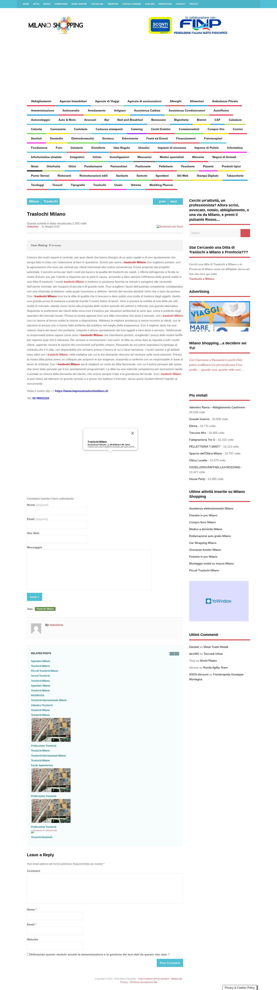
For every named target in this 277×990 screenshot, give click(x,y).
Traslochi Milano (97, 441)
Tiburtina (112, 4)
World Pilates (208, 660)
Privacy (193, 4)
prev (161, 201)
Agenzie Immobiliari (73, 101)
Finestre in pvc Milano (203, 515)
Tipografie (78, 185)
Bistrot (201, 119)
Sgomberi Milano (40, 661)
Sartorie (141, 175)
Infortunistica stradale (46, 157)
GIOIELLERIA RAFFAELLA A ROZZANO (214, 467)
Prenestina (165, 4)
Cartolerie (80, 129)
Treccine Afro (197, 432)
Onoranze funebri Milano (205, 549)
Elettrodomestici (82, 138)
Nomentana (61, 4)
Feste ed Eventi (157, 138)
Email (37, 519)
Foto (59, 147)
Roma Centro (79, 4)
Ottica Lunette (198, 460)
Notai (34, 166)
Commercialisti (189, 129)
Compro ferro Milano (202, 522)
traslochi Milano (135, 262)
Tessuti (57, 185)
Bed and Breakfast (130, 119)
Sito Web (33, 533)
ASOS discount (198, 674)
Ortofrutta (53, 166)
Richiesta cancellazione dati (143, 982)
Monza (47, 4)
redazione (32, 226)
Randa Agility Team (215, 667)
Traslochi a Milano (202, 278)
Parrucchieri (119, 166)
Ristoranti (64, 175)
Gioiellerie (98, 147)
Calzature (235, 119)
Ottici (72, 166)
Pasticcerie (143, 166)
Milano (34, 201)
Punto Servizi (40, 175)
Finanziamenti (186, 138)
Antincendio (70, 110)
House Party (197, 479)
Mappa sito (176, 978)
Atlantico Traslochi (42, 705)
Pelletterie (166, 166)
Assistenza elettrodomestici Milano (211, 508)
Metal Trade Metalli (216, 646)
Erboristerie (130, 138)
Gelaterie (77, 147)
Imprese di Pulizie (206, 147)
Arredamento (97, 110)
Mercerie (198, 157)
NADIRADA (37, 695)
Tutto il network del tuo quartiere (153, 978)
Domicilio (56, 138)
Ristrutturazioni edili (93, 175)
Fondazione (39, 147)
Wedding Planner (161, 185)
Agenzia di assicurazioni (144, 101)
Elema (193, 426)
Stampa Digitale (207, 175)
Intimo (97, 157)
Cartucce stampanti (109, 129)
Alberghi (175, 101)
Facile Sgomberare (42, 765)
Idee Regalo (122, 147)
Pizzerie (208, 166)
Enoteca (108, 138)
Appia (36, 4)
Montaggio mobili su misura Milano (211, 563)
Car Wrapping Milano (202, 542)
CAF (217, 119)
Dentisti (36, 138)
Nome (37, 504)
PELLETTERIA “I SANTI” (205, 446)
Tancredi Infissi (213, 653)
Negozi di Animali (224, 157)
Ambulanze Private (225, 101)
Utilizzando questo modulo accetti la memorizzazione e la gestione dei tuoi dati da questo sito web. (99, 954)
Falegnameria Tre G (202, 439)
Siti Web (182, 175)
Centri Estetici (161, 129)
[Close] (132, 433)
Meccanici (144, 157)
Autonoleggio (40, 119)
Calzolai (36, 129)
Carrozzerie (58, 129)
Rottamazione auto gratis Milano (210, 536)
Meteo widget (219, 601)
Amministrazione (42, 110)
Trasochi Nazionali (41, 837)
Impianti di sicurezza (172, 147)
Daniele (194, 646)
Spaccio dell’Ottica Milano (205, 453)
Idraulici (143, 147)
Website (32, 939)
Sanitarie (122, 175)
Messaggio (34, 547)
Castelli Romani (131, 4)
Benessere (158, 119)
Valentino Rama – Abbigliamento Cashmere (217, 407)
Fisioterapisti (213, 138)
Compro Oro (216, 129)
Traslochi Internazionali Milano (48, 755)
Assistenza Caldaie (147, 110)
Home (26, 4)
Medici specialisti (172, 157)
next (174, 201)
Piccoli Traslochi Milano (44, 671)
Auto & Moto (67, 119)
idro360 (194, 653)
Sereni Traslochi (40, 675)
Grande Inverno (199, 419)
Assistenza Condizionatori (187, 110)
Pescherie (188, 166)
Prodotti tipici (231, 166)
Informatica (235, 147)
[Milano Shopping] (127, 33)
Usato (118, 185)
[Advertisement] (172, 62)
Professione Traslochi (43, 745)
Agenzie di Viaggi (107, 101)
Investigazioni (119, 157)
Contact (180, 4)
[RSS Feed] (254, 4)
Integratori (77, 157)
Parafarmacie (93, 166)
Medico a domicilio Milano (205, 529)
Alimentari (197, 101)
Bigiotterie (181, 119)
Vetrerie (136, 185)
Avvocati (90, 119)
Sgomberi (162, 175)
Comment (33, 870)
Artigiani (120, 110)
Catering (137, 129)
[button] (110, 454)
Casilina (150, 4)
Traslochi (99, 185)
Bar (106, 119)
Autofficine (221, 110)
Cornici (238, 129)
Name (31, 909)
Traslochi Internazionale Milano (49, 700)
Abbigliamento (41, 101)
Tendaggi (37, 185)
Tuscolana (97, 4)
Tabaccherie (235, 175)
